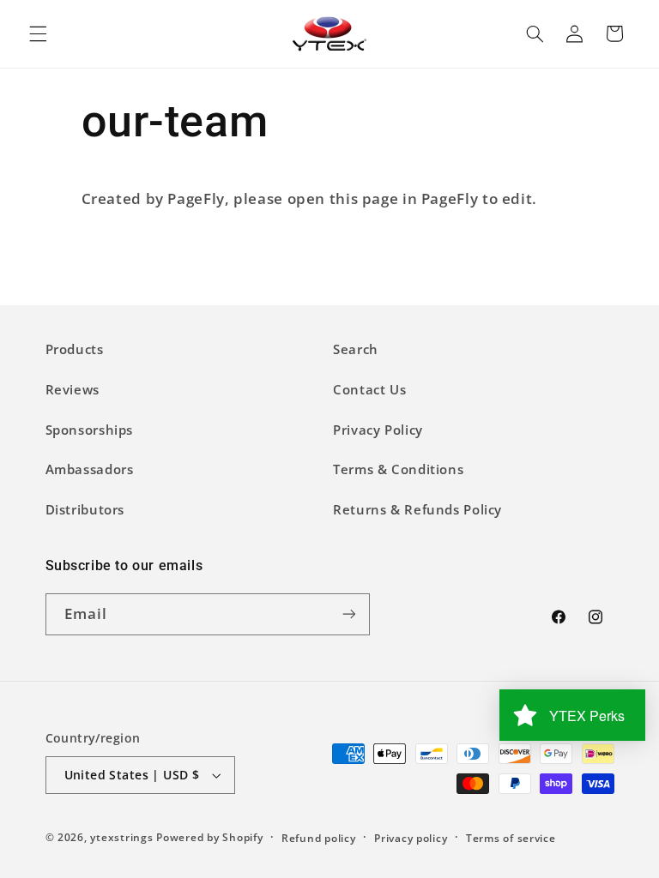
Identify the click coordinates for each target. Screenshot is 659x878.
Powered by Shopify (209, 837)
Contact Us (369, 389)
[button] (37, 33)
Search (355, 349)
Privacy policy (410, 838)
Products (74, 349)
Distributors (85, 509)
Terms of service (511, 838)
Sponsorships (89, 429)
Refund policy (318, 838)
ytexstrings (121, 837)
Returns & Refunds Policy (417, 509)
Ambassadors (89, 469)
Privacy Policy (378, 429)
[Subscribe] (348, 614)
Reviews (72, 389)
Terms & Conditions (398, 469)
